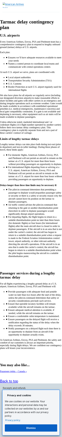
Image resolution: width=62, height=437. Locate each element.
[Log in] (47, 6)
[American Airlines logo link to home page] (14, 5)
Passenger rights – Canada (13, 371)
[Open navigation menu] (56, 6)
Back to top (9, 380)
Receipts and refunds (14, 387)
